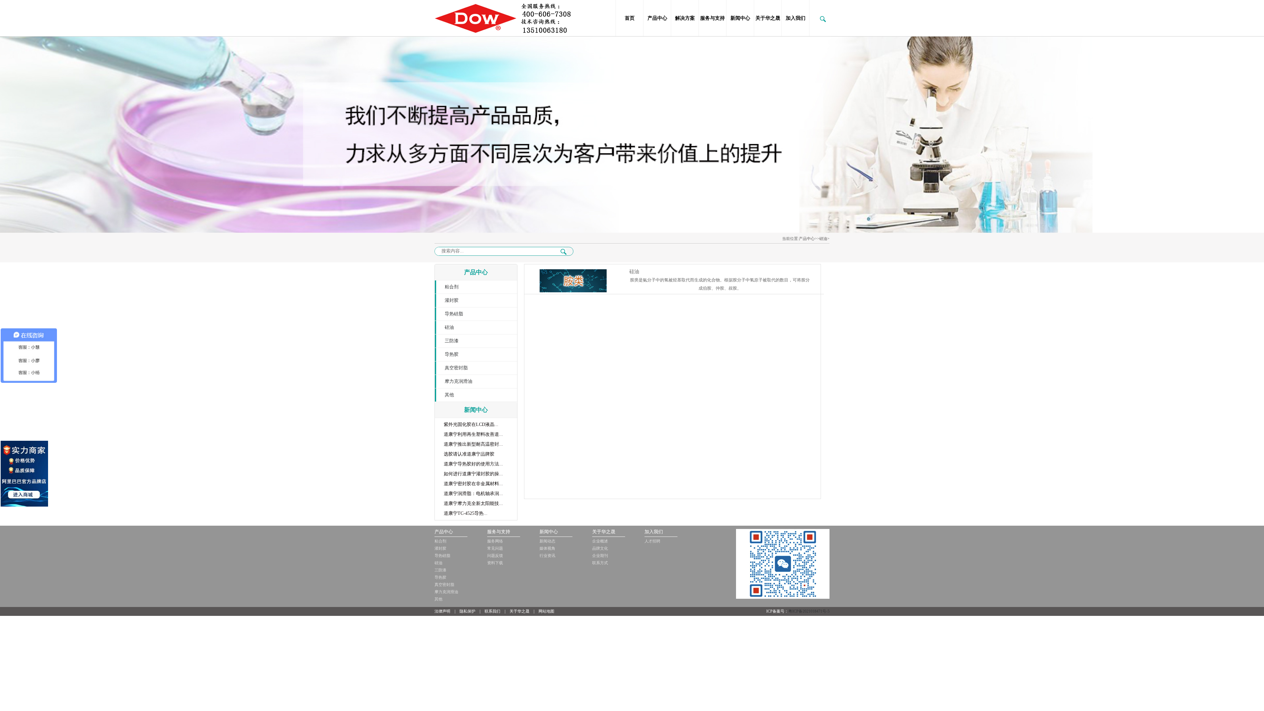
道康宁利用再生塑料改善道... (473, 434)
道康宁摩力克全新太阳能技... (473, 503)
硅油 (449, 327)
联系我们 (492, 611)
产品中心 (657, 18)
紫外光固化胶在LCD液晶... (471, 424)
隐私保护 (467, 611)
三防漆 (452, 340)
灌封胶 (452, 300)
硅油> (824, 238)
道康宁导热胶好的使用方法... (473, 463)
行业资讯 (547, 555)
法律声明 (442, 611)
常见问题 (495, 548)
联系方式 (600, 563)
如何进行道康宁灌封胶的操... (473, 473)
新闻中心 (740, 18)
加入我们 (795, 18)
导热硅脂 (454, 313)
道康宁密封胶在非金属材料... (473, 483)
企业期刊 (600, 555)
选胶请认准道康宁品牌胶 (469, 454)
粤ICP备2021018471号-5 (809, 611)
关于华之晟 (767, 18)
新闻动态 (547, 541)
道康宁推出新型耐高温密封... (473, 444)
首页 (630, 18)
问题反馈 (495, 555)
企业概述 (600, 541)
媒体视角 (547, 548)
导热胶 (452, 354)
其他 (449, 394)
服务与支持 (712, 18)
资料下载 (495, 563)
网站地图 (546, 611)
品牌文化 (600, 548)
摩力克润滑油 (458, 381)
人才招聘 (652, 541)
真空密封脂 (456, 367)
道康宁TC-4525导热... (465, 513)
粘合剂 (452, 286)
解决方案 (685, 18)
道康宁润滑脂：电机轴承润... (473, 493)
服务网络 (495, 541)
